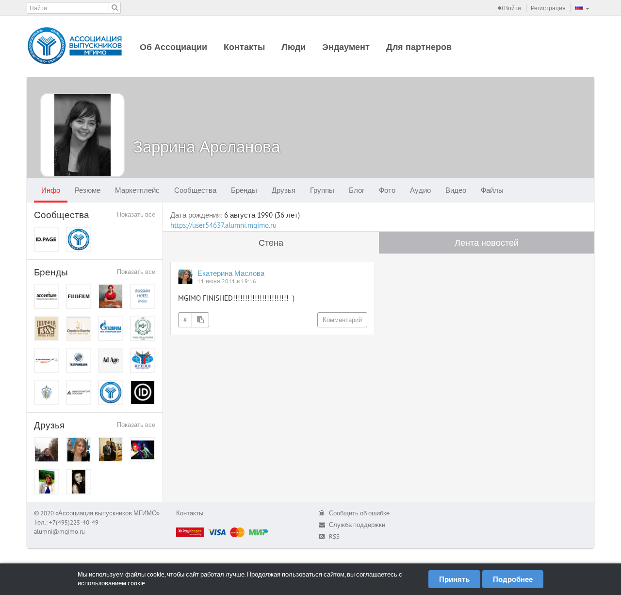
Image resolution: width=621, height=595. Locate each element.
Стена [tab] (271, 242)
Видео (455, 190)
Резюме (87, 190)
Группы (322, 190)
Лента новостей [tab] (487, 242)
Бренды (244, 190)
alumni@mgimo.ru (59, 531)
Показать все (136, 214)
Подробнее (513, 579)
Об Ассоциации (173, 46)
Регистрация (548, 8)
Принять (454, 579)
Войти (512, 8)
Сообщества (195, 190)
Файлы (492, 190)
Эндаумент (346, 46)
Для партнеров (419, 46)
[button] (582, 8)
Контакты (244, 46)
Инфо (50, 190)
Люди (293, 46)
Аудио (420, 190)
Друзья (283, 190)
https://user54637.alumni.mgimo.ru (223, 225)
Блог (356, 190)
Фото (387, 190)
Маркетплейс (137, 190)
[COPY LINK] (200, 320)
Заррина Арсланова (206, 146)
